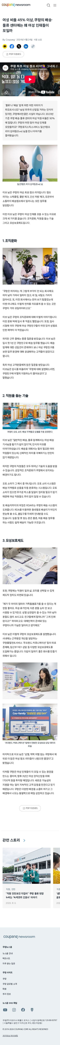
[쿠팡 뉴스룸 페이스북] (23, 1009)
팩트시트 (6, 958)
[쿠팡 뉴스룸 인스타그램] (14, 1009)
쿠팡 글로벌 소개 (10, 984)
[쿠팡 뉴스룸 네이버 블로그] (32, 1009)
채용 (4, 989)
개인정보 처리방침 (10, 1035)
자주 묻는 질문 (9, 964)
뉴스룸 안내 (7, 953)
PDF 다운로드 (15, 54)
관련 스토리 (11, 840)
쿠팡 (4, 979)
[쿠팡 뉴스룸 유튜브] (5, 1009)
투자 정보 (7, 994)
